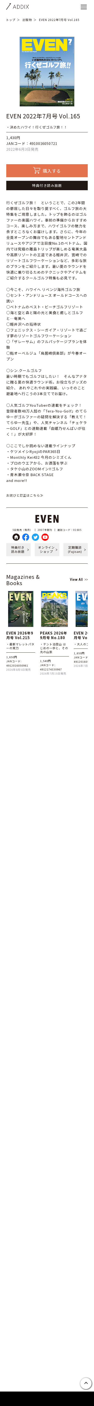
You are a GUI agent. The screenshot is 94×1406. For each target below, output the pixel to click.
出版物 (27, 20)
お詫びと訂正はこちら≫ (24, 495)
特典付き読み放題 (47, 185)
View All (76, 579)
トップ (10, 20)
